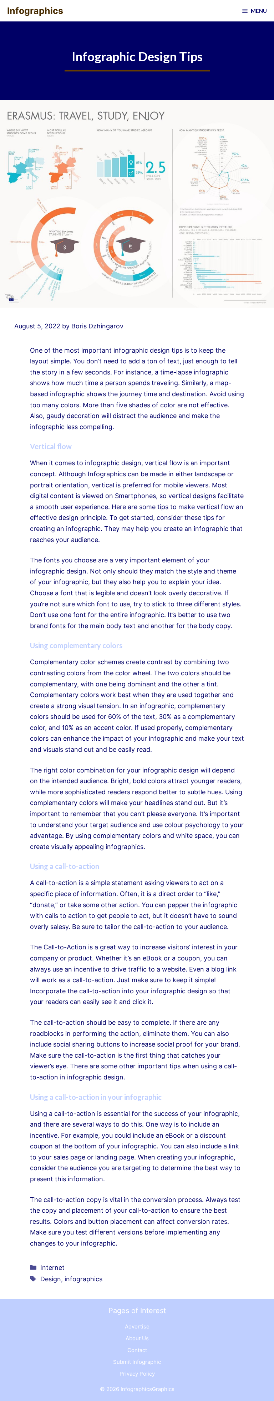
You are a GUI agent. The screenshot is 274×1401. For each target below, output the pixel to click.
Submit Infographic (137, 1361)
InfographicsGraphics (147, 1389)
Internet (52, 1267)
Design (50, 1279)
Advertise (137, 1326)
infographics (83, 1279)
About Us (137, 1338)
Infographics (35, 10)
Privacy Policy (137, 1373)
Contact (137, 1350)
